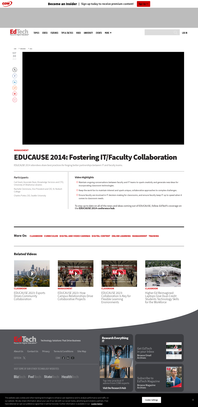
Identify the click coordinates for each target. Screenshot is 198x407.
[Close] (193, 399)
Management (23, 48)
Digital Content (101, 236)
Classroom (36, 236)
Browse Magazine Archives (146, 386)
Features (54, 33)
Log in (184, 32)
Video (78, 33)
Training (154, 236)
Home (15, 48)
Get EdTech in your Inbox (145, 350)
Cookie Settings (151, 400)
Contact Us (32, 351)
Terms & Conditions (63, 351)
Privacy (46, 351)
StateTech (51, 376)
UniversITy (88, 33)
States (44, 33)
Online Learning (121, 236)
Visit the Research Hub (114, 388)
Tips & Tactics (67, 33)
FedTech (34, 376)
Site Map (81, 351)
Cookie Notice (96, 404)
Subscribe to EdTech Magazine (148, 380)
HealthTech (70, 376)
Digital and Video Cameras (75, 236)
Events (99, 33)
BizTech (20, 376)
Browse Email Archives (144, 356)
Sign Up (142, 3)
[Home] (19, 32)
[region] (99, 400)
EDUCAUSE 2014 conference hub (96, 208)
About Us (18, 351)
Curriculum (51, 236)
